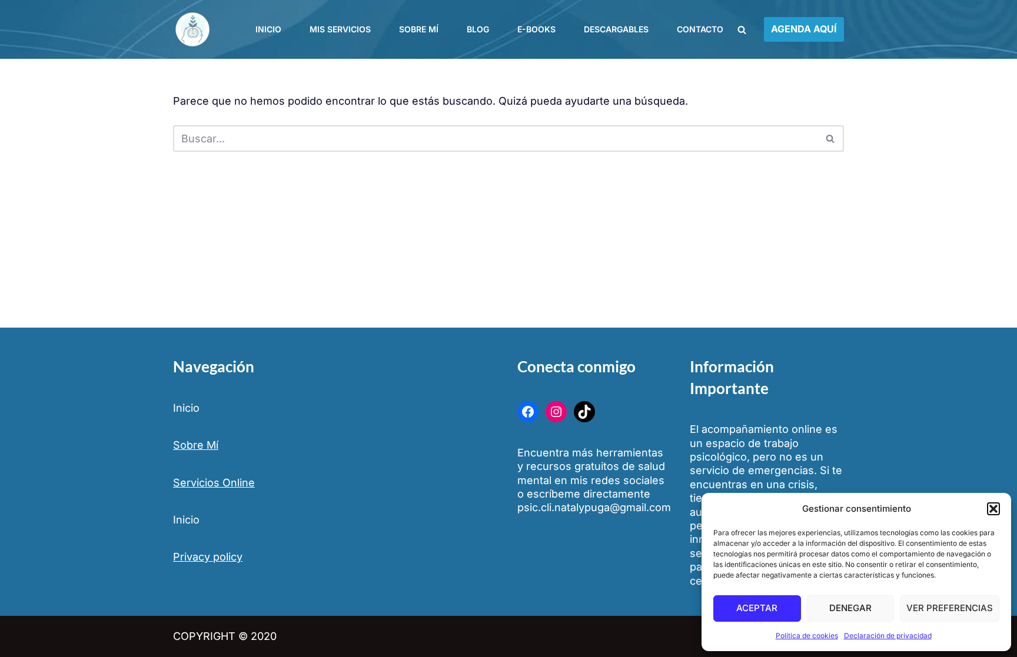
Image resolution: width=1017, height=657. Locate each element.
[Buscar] (741, 29)
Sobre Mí (195, 445)
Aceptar (756, 607)
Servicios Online (214, 482)
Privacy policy (207, 557)
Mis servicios (340, 29)
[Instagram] (556, 411)
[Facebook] (528, 411)
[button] (993, 509)
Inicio (268, 29)
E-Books (536, 29)
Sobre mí (418, 29)
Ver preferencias (949, 607)
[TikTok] (584, 411)
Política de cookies (807, 635)
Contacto (700, 29)
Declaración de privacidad (888, 635)
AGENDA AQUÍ (804, 29)
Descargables (616, 29)
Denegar (850, 607)
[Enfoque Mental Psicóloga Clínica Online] (195, 29)
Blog (478, 29)
